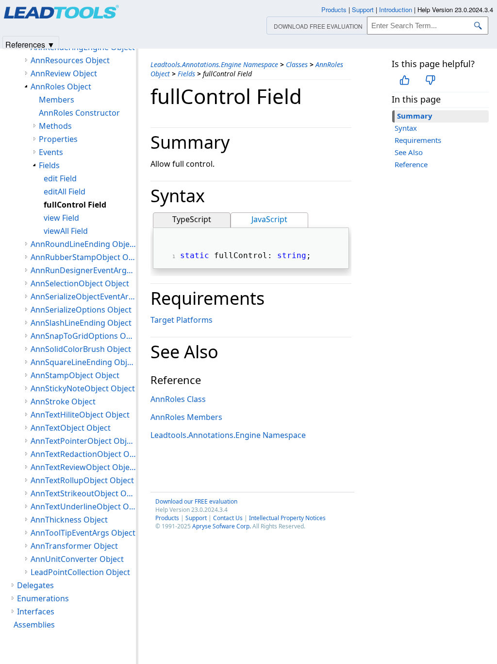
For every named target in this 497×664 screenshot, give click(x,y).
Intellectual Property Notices (287, 518)
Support (196, 518)
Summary (414, 116)
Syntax (406, 128)
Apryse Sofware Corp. (221, 526)
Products (167, 518)
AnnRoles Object (61, 86)
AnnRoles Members (186, 417)
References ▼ (30, 44)
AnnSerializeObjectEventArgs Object (83, 296)
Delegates (35, 585)
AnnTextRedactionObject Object (83, 454)
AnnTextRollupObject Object (82, 480)
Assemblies (34, 624)
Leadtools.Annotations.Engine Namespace (214, 64)
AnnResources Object (70, 60)
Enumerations (43, 598)
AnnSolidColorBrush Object (81, 349)
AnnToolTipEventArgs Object (83, 532)
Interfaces (35, 611)
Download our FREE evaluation (196, 501)
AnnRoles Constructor (79, 112)
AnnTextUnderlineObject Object (83, 506)
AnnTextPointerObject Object (83, 441)
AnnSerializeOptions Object (81, 309)
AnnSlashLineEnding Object (81, 322)
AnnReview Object (64, 73)
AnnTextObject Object (71, 427)
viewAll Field (66, 231)
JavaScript (269, 219)
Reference (411, 164)
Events (51, 152)
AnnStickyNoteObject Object (83, 388)
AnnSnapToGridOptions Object (83, 336)
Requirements (418, 140)
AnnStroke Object (63, 401)
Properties (58, 139)
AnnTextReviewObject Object (83, 467)
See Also (409, 152)
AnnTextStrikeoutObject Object (83, 493)
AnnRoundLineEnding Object (83, 244)
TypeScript (191, 219)
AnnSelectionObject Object (80, 283)
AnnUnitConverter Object (77, 559)
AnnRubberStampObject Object (83, 257)
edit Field (60, 178)
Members (56, 99)
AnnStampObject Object (75, 375)
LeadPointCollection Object (80, 572)
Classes (297, 64)
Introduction (395, 9)
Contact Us (228, 518)
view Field (61, 217)
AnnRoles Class (178, 399)
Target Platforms (181, 320)
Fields (186, 73)
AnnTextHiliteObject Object (80, 414)
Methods (55, 126)
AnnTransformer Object (74, 546)
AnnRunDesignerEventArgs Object (83, 270)
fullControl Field (75, 204)
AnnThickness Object (69, 519)
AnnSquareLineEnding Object (83, 362)
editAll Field (64, 191)
